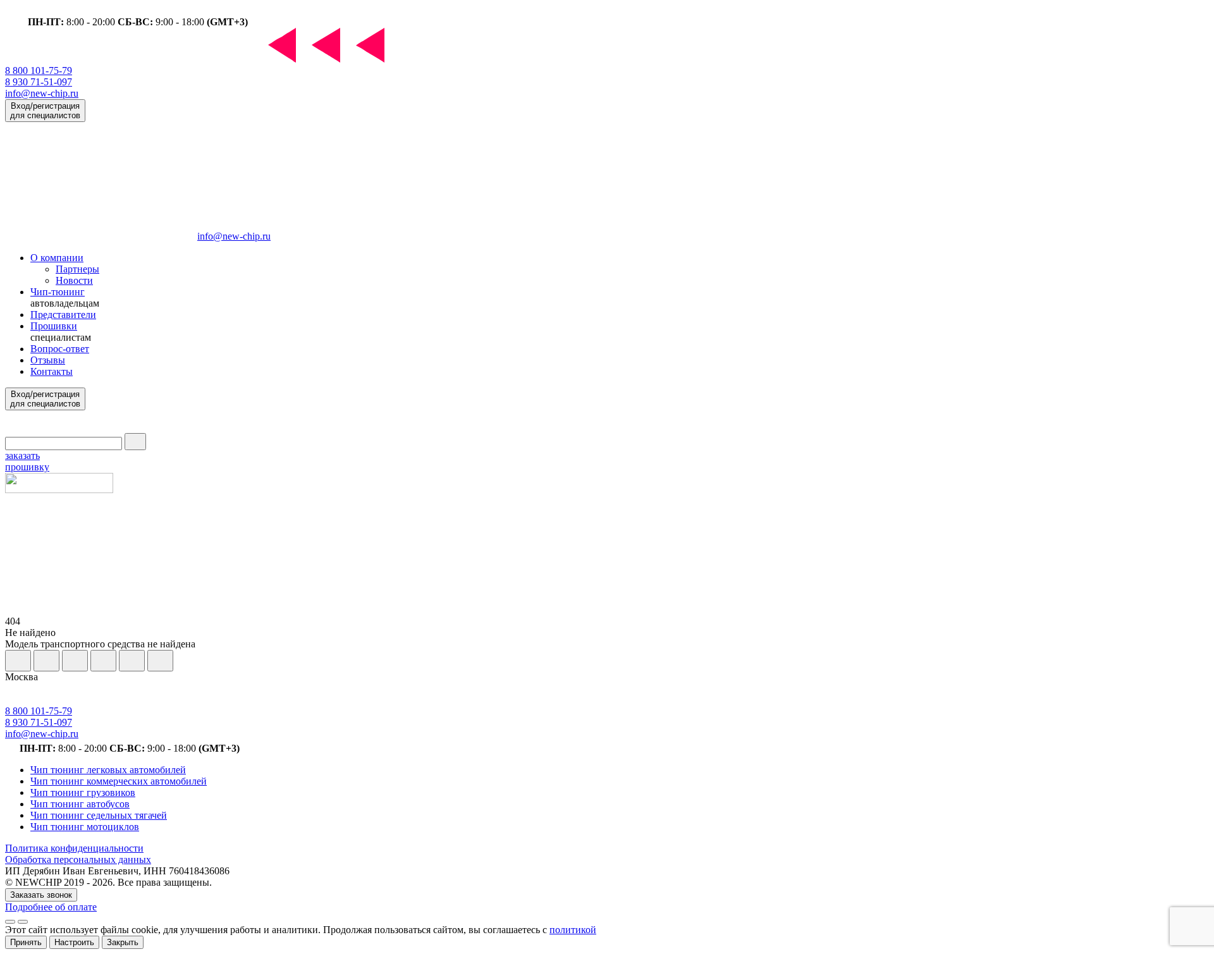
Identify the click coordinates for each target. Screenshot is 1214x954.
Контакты (51, 371)
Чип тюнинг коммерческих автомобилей (118, 781)
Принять (26, 942)
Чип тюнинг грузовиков (82, 792)
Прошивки (53, 326)
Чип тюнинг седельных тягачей (98, 815)
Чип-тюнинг (57, 291)
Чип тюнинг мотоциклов (84, 826)
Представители (63, 314)
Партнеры (77, 269)
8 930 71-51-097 (38, 81)
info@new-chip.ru (41, 93)
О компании (56, 257)
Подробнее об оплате (51, 907)
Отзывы (47, 360)
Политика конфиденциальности (74, 848)
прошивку (27, 461)
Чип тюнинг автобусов (80, 803)
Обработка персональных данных (78, 859)
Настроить (74, 942)
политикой (572, 929)
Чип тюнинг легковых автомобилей (108, 769)
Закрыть (122, 942)
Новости (74, 280)
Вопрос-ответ (59, 348)
